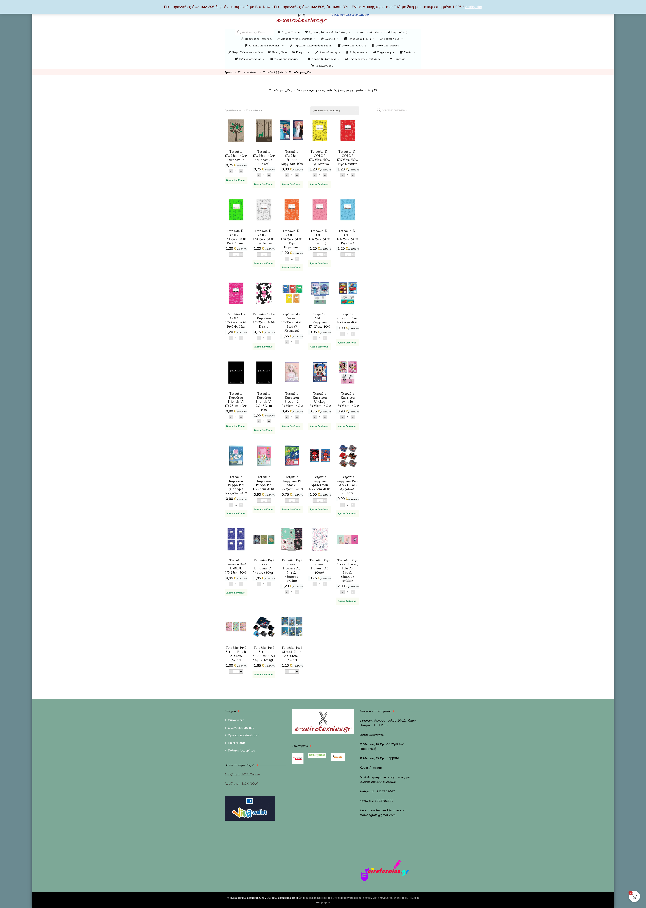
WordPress (400, 897)
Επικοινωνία (236, 720)
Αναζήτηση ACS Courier (242, 774)
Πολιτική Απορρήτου (241, 750)
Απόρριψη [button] (473, 7)
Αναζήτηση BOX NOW (241, 783)
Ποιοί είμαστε (236, 743)
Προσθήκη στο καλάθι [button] (236, 148)
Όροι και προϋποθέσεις (243, 735)
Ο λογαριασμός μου (241, 727)
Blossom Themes (360, 897)
